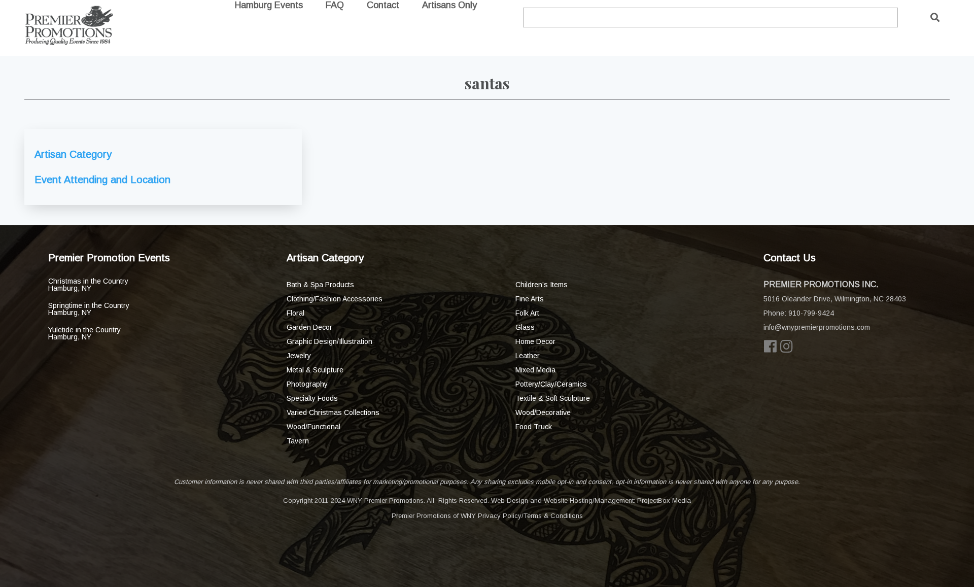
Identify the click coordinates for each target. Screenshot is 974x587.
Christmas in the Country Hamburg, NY (88, 284)
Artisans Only (449, 5)
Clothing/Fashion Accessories (334, 299)
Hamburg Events (269, 5)
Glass (525, 327)
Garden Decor (309, 327)
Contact (383, 5)
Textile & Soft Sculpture (552, 398)
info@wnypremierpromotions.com (816, 327)
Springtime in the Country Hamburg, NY (88, 309)
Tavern (298, 441)
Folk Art (527, 313)
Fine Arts (529, 299)
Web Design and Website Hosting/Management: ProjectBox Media (591, 500)
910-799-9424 (811, 313)
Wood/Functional (313, 427)
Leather (527, 356)
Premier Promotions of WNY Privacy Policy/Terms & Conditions (487, 516)
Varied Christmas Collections (333, 412)
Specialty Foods (312, 398)
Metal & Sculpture (315, 370)
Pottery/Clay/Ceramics (551, 384)
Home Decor (535, 341)
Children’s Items (541, 285)
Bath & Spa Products (320, 285)
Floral (295, 313)
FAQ (335, 5)
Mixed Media (535, 370)
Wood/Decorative (543, 412)
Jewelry (299, 356)
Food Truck (533, 427)
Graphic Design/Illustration (329, 341)
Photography (307, 384)
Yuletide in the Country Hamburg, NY (84, 333)
